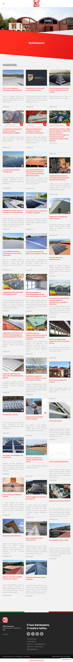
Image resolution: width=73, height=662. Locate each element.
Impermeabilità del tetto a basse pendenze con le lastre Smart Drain (12, 253)
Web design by (67, 656)
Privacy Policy (31, 639)
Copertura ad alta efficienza (12, 536)
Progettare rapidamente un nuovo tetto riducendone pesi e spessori (13, 376)
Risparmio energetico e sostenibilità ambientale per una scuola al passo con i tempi (36, 294)
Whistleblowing (32, 649)
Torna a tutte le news (9, 65)
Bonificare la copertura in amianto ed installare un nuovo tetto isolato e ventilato (36, 378)
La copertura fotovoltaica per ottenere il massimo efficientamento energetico (12, 131)
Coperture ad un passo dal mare (59, 501)
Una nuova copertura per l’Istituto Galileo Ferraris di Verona (34, 459)
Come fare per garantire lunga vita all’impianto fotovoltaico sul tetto (59, 90)
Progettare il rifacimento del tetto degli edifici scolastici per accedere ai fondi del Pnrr (59, 178)
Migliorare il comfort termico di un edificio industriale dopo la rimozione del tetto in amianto (13, 335)
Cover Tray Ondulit (55, 421)
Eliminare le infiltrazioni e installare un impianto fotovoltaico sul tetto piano (35, 131)
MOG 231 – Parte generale (36, 644)
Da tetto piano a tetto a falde (58, 540)
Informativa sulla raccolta (36, 660)
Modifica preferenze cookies (58, 656)
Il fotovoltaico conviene (10, 415)
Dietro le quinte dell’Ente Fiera (58, 462)
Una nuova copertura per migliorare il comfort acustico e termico (59, 341)
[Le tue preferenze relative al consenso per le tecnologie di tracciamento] (66, 659)
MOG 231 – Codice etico (35, 647)
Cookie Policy (31, 641)
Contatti (5, 634)
